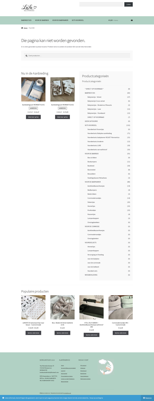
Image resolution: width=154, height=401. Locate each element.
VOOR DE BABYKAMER (60, 20)
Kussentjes (91, 214)
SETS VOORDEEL (78, 20)
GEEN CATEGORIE (91, 121)
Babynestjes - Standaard (96, 113)
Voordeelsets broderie (95, 141)
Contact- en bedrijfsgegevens (67, 379)
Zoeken (81, 1)
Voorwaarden (64, 373)
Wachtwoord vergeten (85, 379)
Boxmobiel (91, 170)
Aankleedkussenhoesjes (96, 186)
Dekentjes (91, 202)
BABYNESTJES (26, 20)
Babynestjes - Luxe (94, 109)
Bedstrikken (92, 194)
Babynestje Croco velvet (96, 101)
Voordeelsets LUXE (94, 145)
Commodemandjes (94, 198)
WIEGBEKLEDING (91, 275)
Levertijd (63, 370)
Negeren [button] (148, 398)
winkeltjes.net (67, 393)
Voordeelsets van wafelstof (97, 149)
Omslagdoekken (93, 222)
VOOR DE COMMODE (92, 226)
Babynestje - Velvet (94, 97)
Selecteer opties (33, 117)
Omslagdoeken (93, 238)
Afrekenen (82, 368)
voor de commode (94, 263)
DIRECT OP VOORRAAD (96, 117)
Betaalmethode (64, 381)
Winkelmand (83, 370)
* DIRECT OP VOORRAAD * (94, 89)
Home (25, 28)
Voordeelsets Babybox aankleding (100, 133)
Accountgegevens (84, 376)
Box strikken (92, 158)
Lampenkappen (93, 218)
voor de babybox (93, 259)
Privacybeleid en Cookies (67, 376)
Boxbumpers (92, 162)
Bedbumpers (92, 190)
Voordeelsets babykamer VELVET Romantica (103, 137)
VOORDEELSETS (90, 242)
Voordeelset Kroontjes (96, 129)
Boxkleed (91, 166)
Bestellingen (83, 373)
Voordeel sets (92, 271)
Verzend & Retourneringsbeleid (68, 368)
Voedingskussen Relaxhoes (97, 178)
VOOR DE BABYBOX (42, 20)
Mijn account (83, 365)
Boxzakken (91, 174)
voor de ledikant (93, 267)
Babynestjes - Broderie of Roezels (100, 105)
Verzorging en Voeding (96, 255)
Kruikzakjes (92, 210)
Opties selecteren (33, 333)
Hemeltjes (91, 206)
